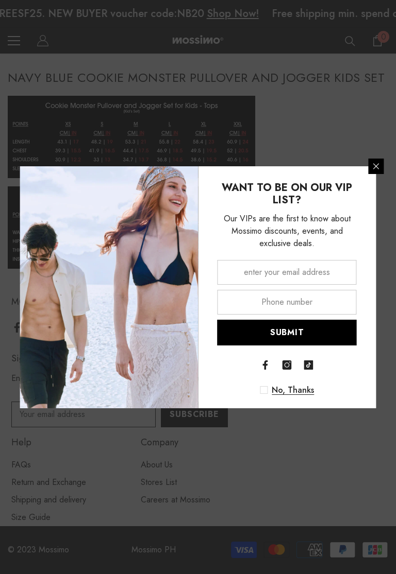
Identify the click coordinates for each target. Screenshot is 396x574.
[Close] (376, 166)
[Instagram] (287, 365)
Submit (287, 332)
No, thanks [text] (293, 390)
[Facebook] (265, 365)
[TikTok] (309, 365)
